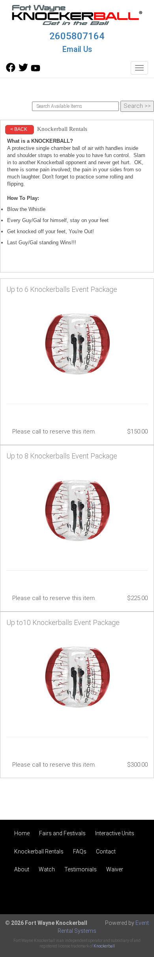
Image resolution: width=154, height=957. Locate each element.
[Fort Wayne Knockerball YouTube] (35, 70)
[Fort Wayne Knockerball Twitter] (23, 70)
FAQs (79, 851)
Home (22, 833)
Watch (47, 869)
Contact (106, 851)
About (21, 869)
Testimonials (80, 869)
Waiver (114, 869)
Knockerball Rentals (39, 851)
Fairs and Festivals (62, 833)
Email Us (77, 49)
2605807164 (77, 36)
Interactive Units (114, 833)
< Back (18, 129)
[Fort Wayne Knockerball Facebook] (10, 70)
